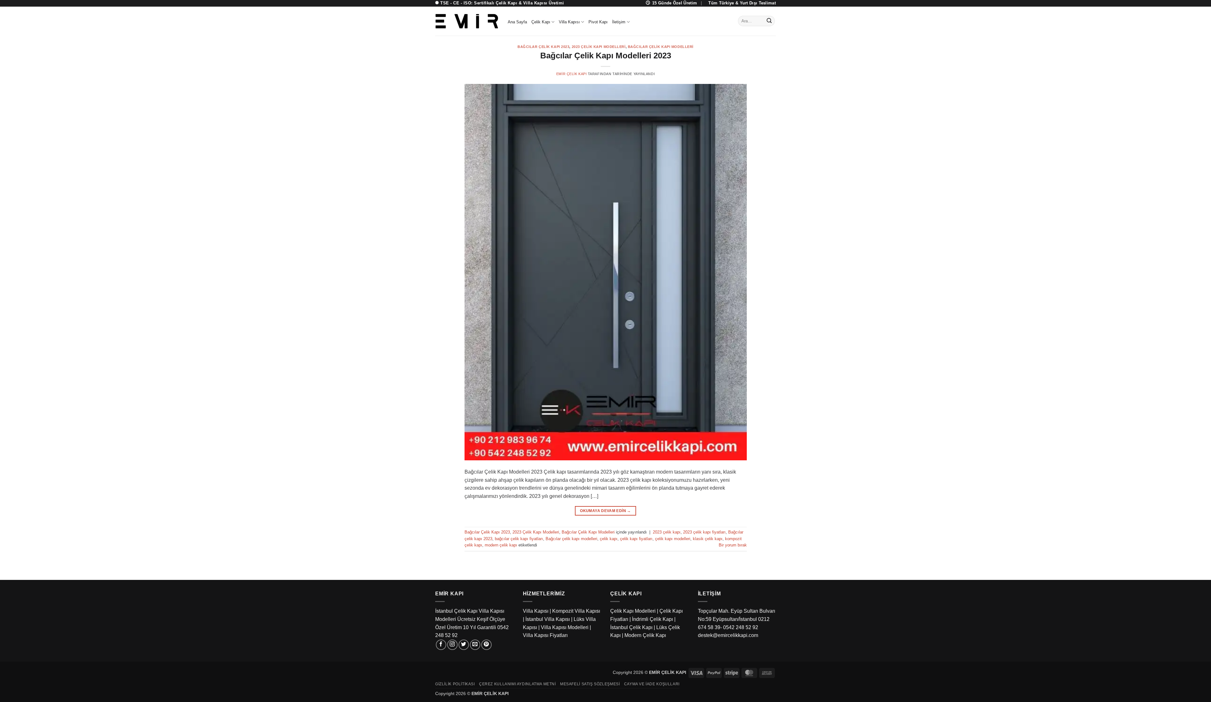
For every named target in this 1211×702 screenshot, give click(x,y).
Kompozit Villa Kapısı (576, 611)
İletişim (618, 22)
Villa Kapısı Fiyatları (545, 635)
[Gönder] (769, 21)
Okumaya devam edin (605, 511)
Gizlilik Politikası (455, 684)
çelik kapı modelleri (672, 538)
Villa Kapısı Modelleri (564, 627)
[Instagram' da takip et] (452, 645)
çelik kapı (608, 538)
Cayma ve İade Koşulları (652, 684)
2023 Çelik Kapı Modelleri (599, 47)
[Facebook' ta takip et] (441, 645)
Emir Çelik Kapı (571, 74)
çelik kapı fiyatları (636, 538)
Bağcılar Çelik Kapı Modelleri (660, 47)
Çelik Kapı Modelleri (633, 611)
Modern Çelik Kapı (645, 635)
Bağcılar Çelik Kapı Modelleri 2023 (605, 55)
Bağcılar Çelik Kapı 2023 (543, 47)
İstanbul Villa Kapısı (547, 619)
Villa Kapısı (569, 22)
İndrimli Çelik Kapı (652, 619)
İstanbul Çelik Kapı (631, 627)
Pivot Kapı (598, 22)
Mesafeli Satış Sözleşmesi (590, 684)
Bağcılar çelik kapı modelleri (571, 538)
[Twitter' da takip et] (464, 645)
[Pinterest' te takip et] (486, 645)
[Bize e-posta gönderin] (475, 645)
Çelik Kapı (540, 22)
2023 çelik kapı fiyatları (704, 532)
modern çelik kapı (501, 545)
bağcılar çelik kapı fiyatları (519, 538)
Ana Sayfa (517, 22)
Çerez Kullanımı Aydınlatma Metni (517, 684)
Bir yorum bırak (733, 545)
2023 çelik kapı (667, 532)
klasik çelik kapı (708, 538)
